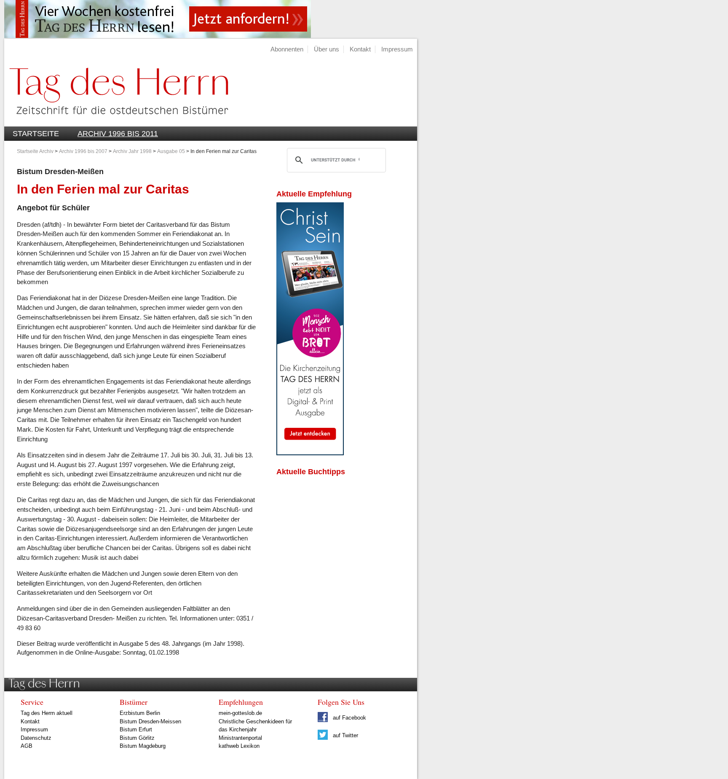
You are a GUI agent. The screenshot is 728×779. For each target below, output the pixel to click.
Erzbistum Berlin (140, 713)
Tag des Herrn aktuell (46, 713)
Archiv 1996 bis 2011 (118, 133)
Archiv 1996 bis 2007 (83, 151)
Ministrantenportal (240, 738)
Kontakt (360, 49)
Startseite (36, 133)
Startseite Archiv (35, 151)
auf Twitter (344, 735)
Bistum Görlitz (137, 738)
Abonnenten (286, 49)
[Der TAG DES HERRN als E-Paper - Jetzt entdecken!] (310, 453)
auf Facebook (348, 718)
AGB (26, 746)
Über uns (326, 49)
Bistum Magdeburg (143, 746)
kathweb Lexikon (239, 746)
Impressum (397, 49)
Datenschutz (36, 738)
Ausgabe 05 (171, 151)
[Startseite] (116, 121)
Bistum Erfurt (136, 729)
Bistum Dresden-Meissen (150, 721)
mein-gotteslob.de (240, 713)
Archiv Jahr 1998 (132, 151)
